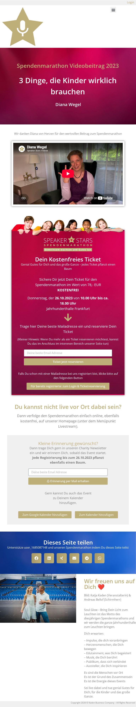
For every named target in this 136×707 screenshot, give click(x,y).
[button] (113, 10)
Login (130, 2)
